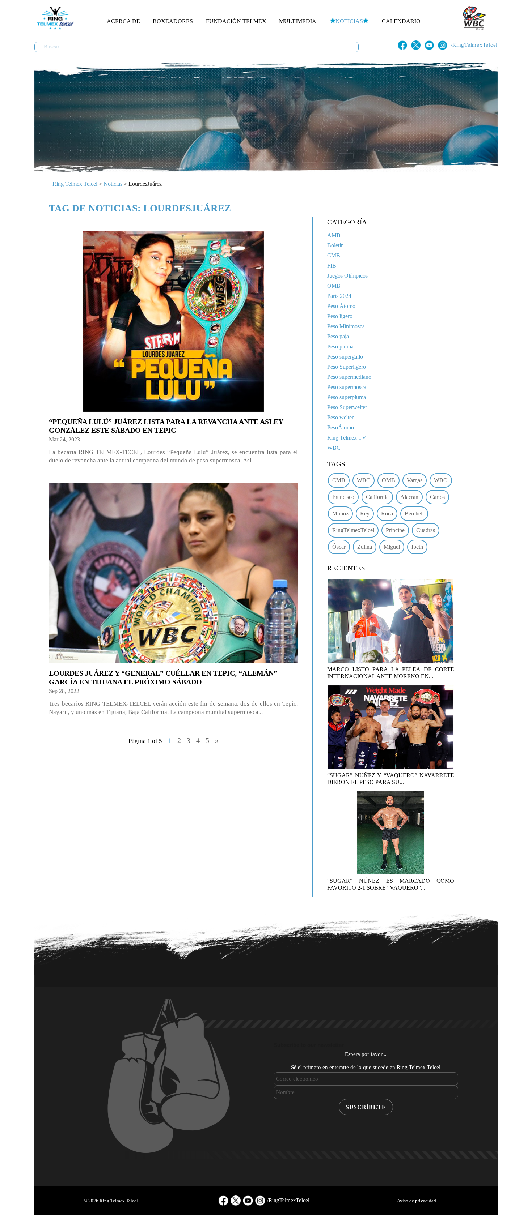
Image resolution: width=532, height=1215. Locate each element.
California (377, 497)
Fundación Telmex (236, 21)
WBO (441, 480)
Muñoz (340, 513)
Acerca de (123, 21)
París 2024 (339, 296)
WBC (334, 448)
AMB (334, 235)
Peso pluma (340, 346)
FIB (331, 265)
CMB (333, 255)
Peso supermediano (349, 377)
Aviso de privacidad (416, 1200)
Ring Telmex (54, 18)
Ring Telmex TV (346, 438)
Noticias (349, 21)
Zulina (364, 547)
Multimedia (297, 21)
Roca (387, 513)
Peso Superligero (346, 367)
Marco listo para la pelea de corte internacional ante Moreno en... (390, 672)
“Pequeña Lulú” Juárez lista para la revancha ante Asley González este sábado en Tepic (166, 426)
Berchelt (414, 513)
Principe (395, 530)
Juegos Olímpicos (347, 276)
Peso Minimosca (346, 326)
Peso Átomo (341, 306)
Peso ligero (339, 316)
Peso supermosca (346, 387)
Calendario (401, 21)
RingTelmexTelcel (353, 530)
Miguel (392, 547)
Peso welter (340, 417)
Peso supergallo (345, 357)
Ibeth (417, 547)
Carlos (437, 497)
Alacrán (409, 497)
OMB (334, 286)
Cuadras (425, 530)
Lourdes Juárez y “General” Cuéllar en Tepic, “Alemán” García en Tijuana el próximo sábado (163, 677)
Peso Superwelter (347, 407)
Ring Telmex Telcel (74, 184)
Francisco (343, 497)
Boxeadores (173, 21)
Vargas (414, 480)
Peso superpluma (346, 397)
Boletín (335, 245)
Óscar (339, 547)
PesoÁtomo (340, 427)
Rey (365, 513)
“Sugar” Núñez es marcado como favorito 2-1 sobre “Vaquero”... (390, 884)
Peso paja (338, 336)
